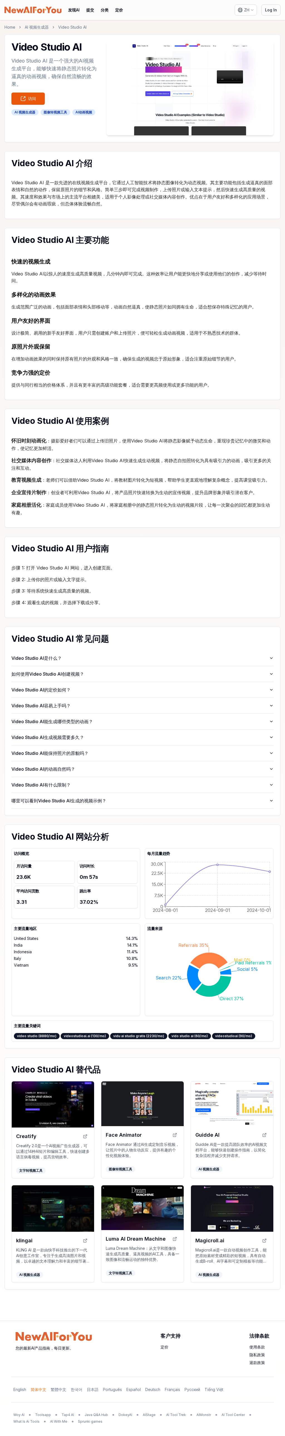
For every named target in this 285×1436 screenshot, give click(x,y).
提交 (90, 10)
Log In (271, 10)
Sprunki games (90, 1421)
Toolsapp (43, 1415)
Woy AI (18, 1415)
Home (9, 27)
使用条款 (257, 1347)
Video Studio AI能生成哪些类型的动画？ (52, 721)
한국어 (76, 1389)
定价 (119, 10)
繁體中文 (58, 1389)
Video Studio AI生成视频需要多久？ (47, 737)
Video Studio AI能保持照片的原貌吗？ (50, 753)
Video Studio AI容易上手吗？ (41, 705)
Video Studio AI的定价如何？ (41, 690)
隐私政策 (257, 1354)
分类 (105, 10)
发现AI (74, 10)
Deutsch (152, 1389)
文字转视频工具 (31, 1170)
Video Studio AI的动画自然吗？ (43, 769)
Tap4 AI (68, 1415)
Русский (192, 1389)
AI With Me (58, 1421)
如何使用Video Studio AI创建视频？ (47, 674)
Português (112, 1389)
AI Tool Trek (176, 1415)
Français (172, 1389)
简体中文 (38, 1389)
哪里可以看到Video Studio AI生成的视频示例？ (58, 800)
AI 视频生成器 (37, 27)
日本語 (93, 1389)
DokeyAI (125, 1415)
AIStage (149, 1415)
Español (133, 1389)
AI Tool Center (233, 1415)
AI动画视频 (83, 112)
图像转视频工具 (55, 112)
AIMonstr (203, 1415)
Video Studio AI (72, 27)
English (19, 1389)
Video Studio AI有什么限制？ (41, 785)
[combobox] (246, 10)
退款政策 (257, 1362)
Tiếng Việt (214, 1389)
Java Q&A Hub (96, 1415)
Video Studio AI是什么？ (36, 658)
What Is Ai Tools (26, 1421)
